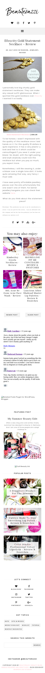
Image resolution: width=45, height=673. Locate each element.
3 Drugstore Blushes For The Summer (23, 492)
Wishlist (26, 625)
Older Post (33, 315)
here (13, 193)
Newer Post (12, 315)
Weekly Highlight (12, 625)
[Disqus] (22, 356)
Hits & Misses (18, 621)
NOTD (7, 621)
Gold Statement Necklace (18, 135)
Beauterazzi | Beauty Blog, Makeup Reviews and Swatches (22, 666)
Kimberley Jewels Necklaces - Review (12, 261)
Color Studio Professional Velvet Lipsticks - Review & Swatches (22, 548)
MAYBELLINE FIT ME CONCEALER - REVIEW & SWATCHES (32, 262)
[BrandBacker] (22, 569)
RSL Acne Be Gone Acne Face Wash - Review (12, 293)
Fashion (24, 50)
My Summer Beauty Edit (22, 418)
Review (22, 52)
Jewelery (34, 50)
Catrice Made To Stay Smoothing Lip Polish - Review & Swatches (22, 520)
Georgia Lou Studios (22, 669)
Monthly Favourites (13, 629)
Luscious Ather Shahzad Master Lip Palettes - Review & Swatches (32, 295)
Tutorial (35, 625)
